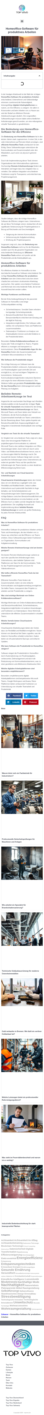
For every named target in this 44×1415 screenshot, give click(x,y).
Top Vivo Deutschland (15, 1398)
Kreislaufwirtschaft (23, 1276)
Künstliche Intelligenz (12, 1279)
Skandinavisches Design (12, 1294)
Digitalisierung (22, 1252)
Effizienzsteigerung (11, 1254)
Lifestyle (9, 1372)
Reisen (8, 1378)
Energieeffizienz (30, 1258)
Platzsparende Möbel (11, 1288)
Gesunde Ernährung (15, 1269)
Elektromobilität (8, 1258)
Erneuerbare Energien (11, 1267)
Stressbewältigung (16, 1296)
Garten (8, 1370)
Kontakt (9, 1385)
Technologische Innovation (12, 1300)
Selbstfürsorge (10, 1290)
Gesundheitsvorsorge (22, 1273)
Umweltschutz (23, 1302)
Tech (8, 1380)
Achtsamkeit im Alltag (26, 1240)
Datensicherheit (17, 1249)
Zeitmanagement (37, 1309)
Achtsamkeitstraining (12, 1243)
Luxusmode (32, 1279)
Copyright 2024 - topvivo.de (22, 1412)
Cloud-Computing (29, 1246)
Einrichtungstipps (28, 1255)
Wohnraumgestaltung (16, 1308)
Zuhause (4, 1314)
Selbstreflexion (27, 1291)
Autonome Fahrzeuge (31, 1243)
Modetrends (9, 1281)
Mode (8, 1375)
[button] (22, 21)
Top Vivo (9, 1365)
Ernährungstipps (28, 1267)
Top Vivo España (12, 1400)
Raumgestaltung (31, 1288)
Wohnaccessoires (19, 1305)
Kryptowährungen (36, 1276)
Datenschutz (5, 1249)
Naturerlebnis (32, 1285)
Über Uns (9, 1383)
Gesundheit (8, 1273)
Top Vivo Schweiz (13, 1405)
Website (9, 1388)
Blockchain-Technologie (12, 1246)
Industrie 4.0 (10, 1276)
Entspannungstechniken (18, 1264)
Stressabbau (30, 1294)
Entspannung (6, 1261)
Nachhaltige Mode (28, 1282)
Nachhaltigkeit (13, 1285)
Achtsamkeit (7, 1240)
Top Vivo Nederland (14, 1403)
